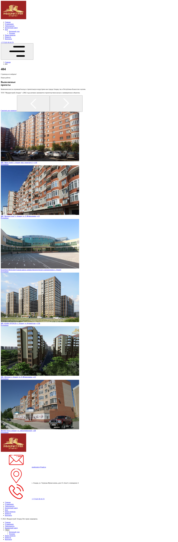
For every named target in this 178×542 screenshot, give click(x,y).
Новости (8, 37)
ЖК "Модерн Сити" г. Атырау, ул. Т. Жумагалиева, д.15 (20, 216)
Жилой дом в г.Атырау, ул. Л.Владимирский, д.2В (18, 430)
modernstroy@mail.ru (39, 467)
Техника (12, 33)
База (6, 29)
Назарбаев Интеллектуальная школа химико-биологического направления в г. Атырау (31, 270)
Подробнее (5, 164)
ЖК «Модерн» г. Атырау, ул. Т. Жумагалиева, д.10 (18, 377)
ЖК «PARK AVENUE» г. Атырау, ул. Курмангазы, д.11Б (20, 323)
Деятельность (9, 26)
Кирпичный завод (11, 28)
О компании (9, 24)
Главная (8, 22)
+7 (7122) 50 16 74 (7, 42)
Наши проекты (10, 35)
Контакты (8, 39)
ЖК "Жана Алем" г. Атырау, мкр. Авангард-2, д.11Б (19, 162)
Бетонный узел (14, 31)
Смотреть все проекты (9, 110)
